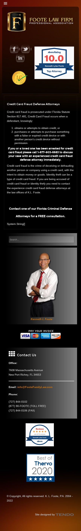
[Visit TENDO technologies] (65, 514)
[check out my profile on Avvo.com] (54, 62)
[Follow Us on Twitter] (25, 48)
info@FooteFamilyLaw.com (34, 387)
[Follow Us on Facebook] (14, 48)
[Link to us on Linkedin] (20, 57)
